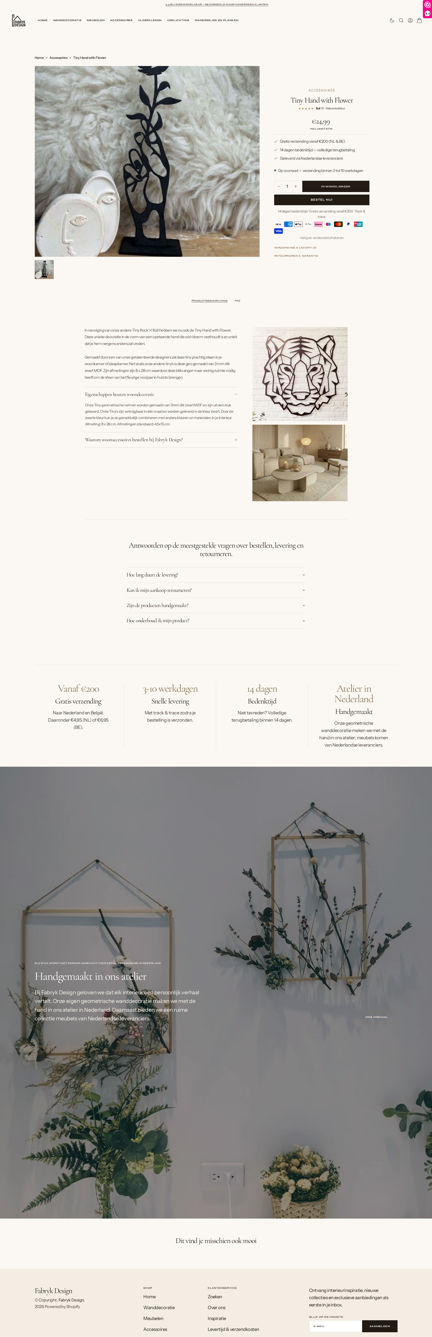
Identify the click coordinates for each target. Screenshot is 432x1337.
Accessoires (121, 20)
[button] (410, 20)
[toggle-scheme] (392, 20)
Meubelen (96, 20)
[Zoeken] (401, 20)
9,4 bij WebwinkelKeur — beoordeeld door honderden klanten (217, 4)
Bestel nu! (322, 200)
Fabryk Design (71, 1300)
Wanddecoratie (67, 20)
